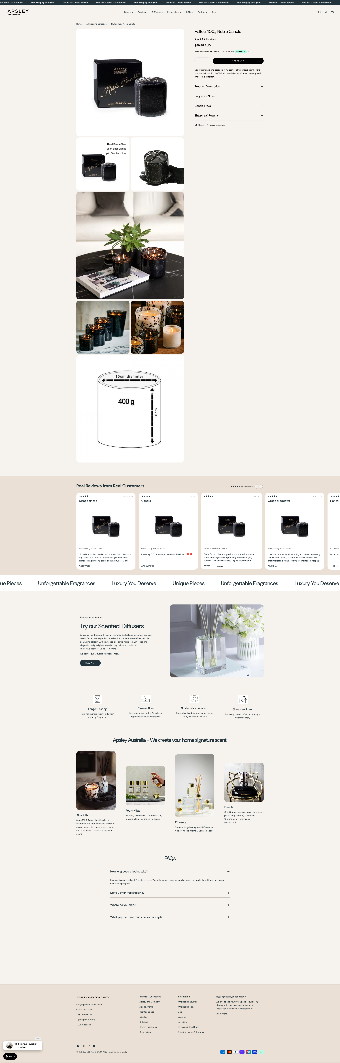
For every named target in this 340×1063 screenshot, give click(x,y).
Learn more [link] (221, 1013)
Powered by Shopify (117, 1052)
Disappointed (88, 501)
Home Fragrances (148, 1027)
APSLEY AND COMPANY (95, 1052)
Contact (182, 1017)
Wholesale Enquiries (187, 1001)
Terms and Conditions (188, 1027)
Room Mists (133, 811)
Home (79, 24)
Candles (143, 1017)
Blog (180, 1011)
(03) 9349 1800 (84, 1009)
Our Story (182, 1022)
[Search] (319, 12)
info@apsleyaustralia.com (89, 1004)
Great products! (279, 501)
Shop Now (90, 663)
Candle (146, 501)
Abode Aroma (146, 1006)
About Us (82, 815)
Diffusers (180, 822)
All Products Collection (96, 24)
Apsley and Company (149, 1001)
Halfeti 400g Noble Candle (90, 548)
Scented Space (146, 1011)
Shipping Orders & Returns (191, 1032)
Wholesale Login (186, 1006)
